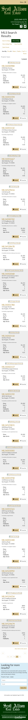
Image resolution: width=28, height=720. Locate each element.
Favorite (23, 87)
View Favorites (18, 44)
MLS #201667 (8, 159)
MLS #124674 (8, 623)
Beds (14, 51)
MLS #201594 (8, 97)
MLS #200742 (8, 219)
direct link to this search (21, 648)
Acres (25, 53)
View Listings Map (7, 44)
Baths (19, 51)
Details (16, 87)
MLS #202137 (8, 367)
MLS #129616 (8, 190)
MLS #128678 (8, 246)
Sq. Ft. (24, 51)
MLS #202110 (8, 336)
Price (8, 51)
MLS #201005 (8, 450)
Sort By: (4, 51)
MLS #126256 (8, 596)
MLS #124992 (8, 571)
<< (3, 653)
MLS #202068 (8, 274)
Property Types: (5, 57)
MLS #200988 (8, 66)
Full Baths (6, 81)
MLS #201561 (8, 509)
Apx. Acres (6, 82)
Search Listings (6, 40)
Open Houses (5, 47)
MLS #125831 (8, 425)
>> (25, 653)
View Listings (15, 40)
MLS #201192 (8, 394)
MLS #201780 (8, 305)
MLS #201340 (8, 540)
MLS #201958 (8, 478)
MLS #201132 (8, 128)
